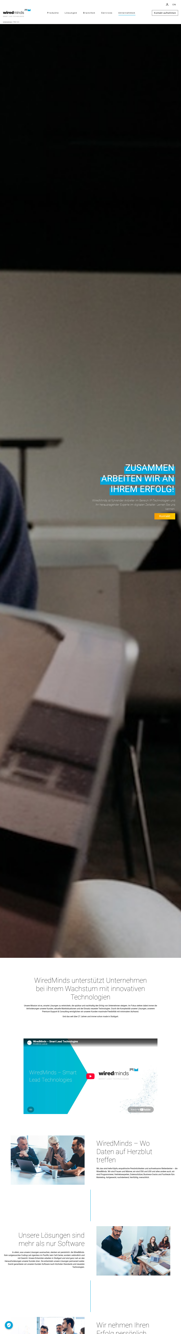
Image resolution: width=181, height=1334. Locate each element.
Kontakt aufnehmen (165, 13)
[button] (53, 12)
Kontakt (164, 516)
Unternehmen (7, 22)
